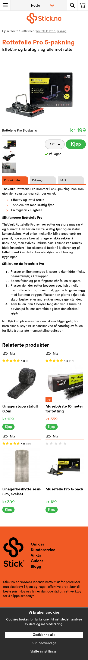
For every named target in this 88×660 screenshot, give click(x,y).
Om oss (37, 544)
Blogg (36, 566)
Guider (37, 561)
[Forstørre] (44, 92)
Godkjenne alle (44, 635)
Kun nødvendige (44, 643)
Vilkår (36, 555)
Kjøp (8, 426)
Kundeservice (43, 550)
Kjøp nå (76, 145)
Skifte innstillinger (44, 651)
